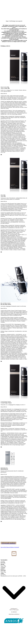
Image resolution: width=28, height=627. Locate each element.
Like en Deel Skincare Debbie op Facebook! (10, 547)
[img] (14, 3)
